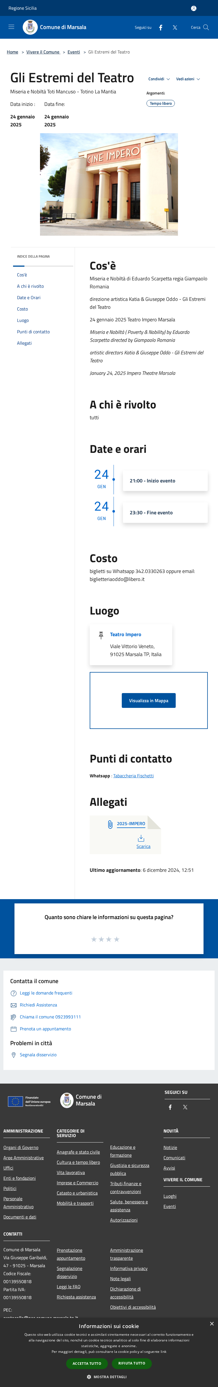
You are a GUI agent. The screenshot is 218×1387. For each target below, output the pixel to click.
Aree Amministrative (23, 1157)
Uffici (8, 1167)
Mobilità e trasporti (75, 1203)
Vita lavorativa (71, 1172)
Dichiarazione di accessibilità (125, 1292)
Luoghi (170, 1196)
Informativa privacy (129, 1268)
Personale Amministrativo (18, 1202)
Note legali (120, 1278)
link (163, 1351)
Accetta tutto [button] (87, 1363)
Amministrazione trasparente (126, 1254)
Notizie (170, 1147)
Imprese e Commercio (77, 1182)
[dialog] (109, 1352)
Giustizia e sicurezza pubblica (129, 1169)
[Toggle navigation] (11, 26)
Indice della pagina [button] (33, 256)
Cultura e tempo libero (78, 1162)
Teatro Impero (125, 634)
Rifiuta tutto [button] (131, 1363)
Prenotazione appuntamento (71, 1254)
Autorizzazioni (124, 1220)
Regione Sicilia (23, 8)
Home (12, 51)
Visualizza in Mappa (148, 700)
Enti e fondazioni (19, 1178)
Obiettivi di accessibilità (133, 1307)
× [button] (211, 1324)
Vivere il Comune (43, 51)
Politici (9, 1188)
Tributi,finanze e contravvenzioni (125, 1187)
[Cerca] (206, 27)
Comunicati (174, 1157)
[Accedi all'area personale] (194, 8)
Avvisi (169, 1167)
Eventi (74, 51)
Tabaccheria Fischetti (133, 775)
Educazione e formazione (122, 1151)
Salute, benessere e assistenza (129, 1205)
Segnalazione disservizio (69, 1272)
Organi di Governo (20, 1147)
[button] (109, 1376)
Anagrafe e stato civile (78, 1151)
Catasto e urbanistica (77, 1192)
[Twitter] (172, 27)
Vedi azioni (185, 79)
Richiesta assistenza (76, 1296)
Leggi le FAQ (69, 1286)
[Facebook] (158, 27)
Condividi (156, 79)
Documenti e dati (19, 1216)
